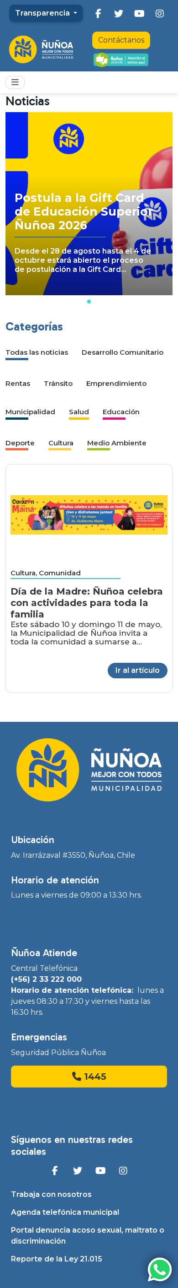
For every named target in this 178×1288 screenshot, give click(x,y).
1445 (93, 1076)
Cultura (60, 442)
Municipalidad (30, 411)
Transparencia (43, 13)
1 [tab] (89, 302)
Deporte (20, 442)
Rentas (17, 383)
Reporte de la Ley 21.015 (56, 1259)
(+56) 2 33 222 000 (46, 979)
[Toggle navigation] (15, 82)
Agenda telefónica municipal (65, 1212)
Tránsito (58, 383)
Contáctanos (121, 40)
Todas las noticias (36, 352)
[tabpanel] (89, 203)
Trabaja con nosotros (51, 1194)
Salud (79, 411)
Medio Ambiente (117, 442)
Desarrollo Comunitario (122, 352)
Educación (121, 411)
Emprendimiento (116, 383)
